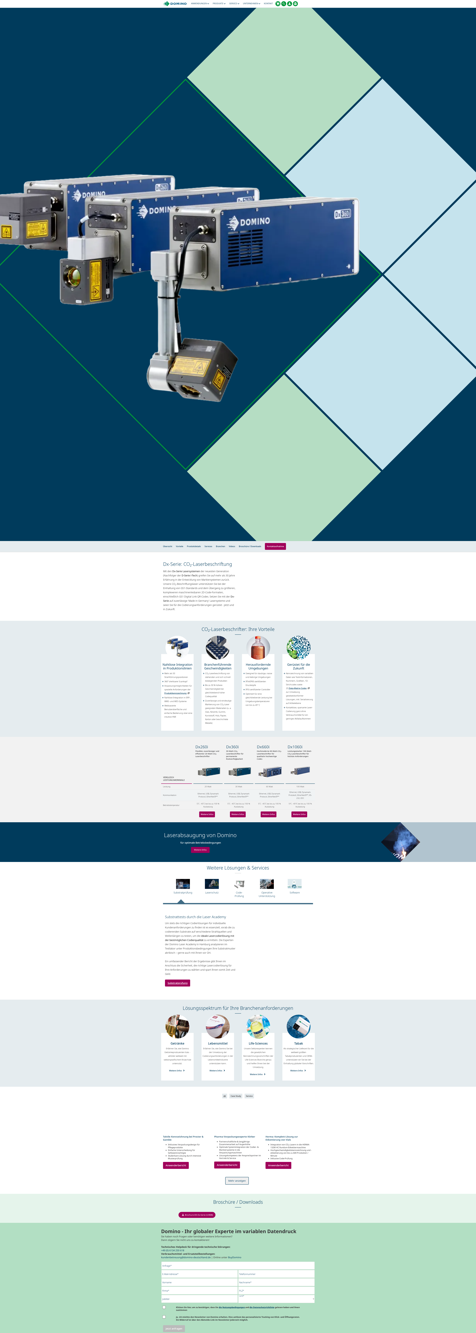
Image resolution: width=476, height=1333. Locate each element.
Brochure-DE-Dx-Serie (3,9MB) (199, 1215)
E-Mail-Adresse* (170, 1274)
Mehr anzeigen (237, 1180)
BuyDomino (234, 1257)
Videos (232, 546)
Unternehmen (250, 3)
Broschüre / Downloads (250, 546)
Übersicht (167, 546)
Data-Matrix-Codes (297, 688)
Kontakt (268, 3)
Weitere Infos (207, 814)
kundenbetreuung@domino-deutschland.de (186, 1257)
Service (233, 3)
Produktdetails (194, 546)
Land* (241, 1296)
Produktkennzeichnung (175, 693)
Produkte (218, 3)
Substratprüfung (178, 983)
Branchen (220, 546)
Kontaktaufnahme (275, 546)
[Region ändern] (295, 3)
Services (208, 546)
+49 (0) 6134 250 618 (172, 1250)
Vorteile (179, 546)
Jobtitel (165, 1299)
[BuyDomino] (277, 3)
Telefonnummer (247, 1274)
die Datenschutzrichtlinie (262, 1307)
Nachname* (245, 1282)
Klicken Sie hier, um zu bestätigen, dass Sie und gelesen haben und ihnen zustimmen (238, 1308)
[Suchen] (283, 3)
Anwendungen (199, 3)
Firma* (165, 1290)
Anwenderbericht (176, 1165)
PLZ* (241, 1290)
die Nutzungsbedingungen (232, 1307)
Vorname (167, 1282)
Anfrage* (167, 1265)
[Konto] (289, 3)
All (224, 1096)
